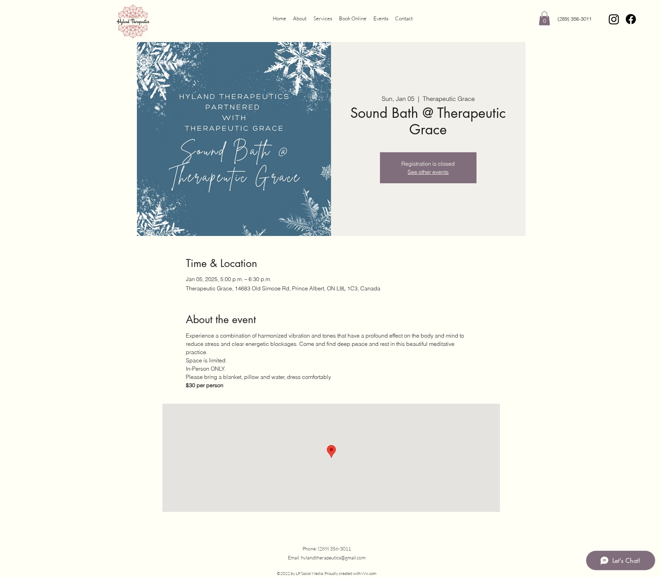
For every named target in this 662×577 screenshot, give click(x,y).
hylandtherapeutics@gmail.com (333, 557)
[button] (544, 18)
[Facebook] (631, 19)
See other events (428, 171)
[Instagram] (614, 19)
